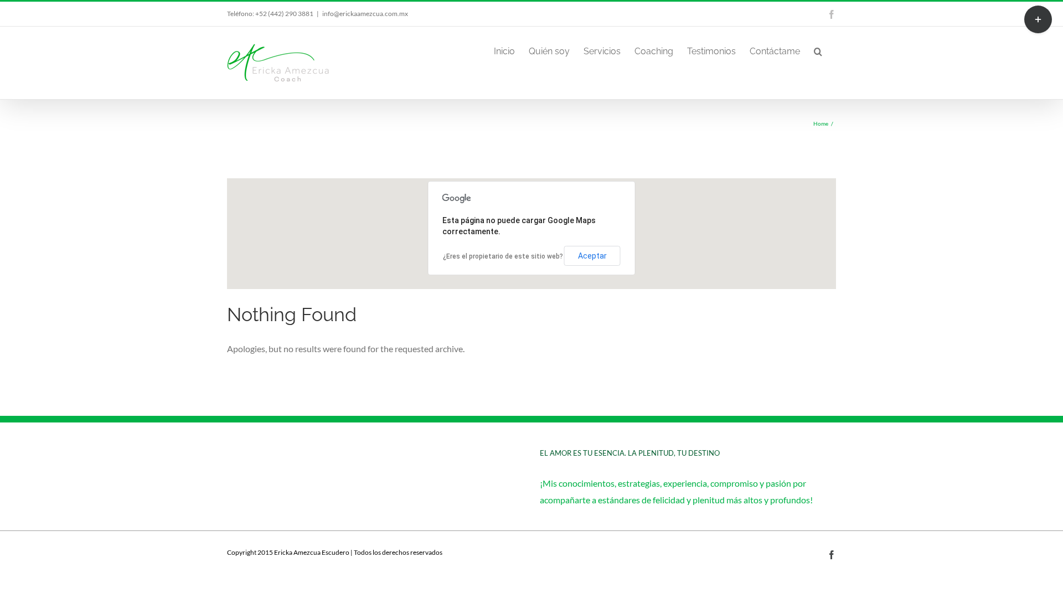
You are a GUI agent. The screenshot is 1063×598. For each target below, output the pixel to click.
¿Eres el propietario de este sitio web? (503, 256)
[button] (818, 50)
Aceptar (592, 255)
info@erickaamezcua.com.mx (365, 13)
